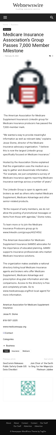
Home (5, 24)
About (8, 423)
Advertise (28, 426)
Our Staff (44, 423)
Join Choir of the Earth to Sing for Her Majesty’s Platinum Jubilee (40, 366)
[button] (5, 17)
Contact (25, 423)
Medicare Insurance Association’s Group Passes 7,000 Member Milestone (26, 42)
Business (14, 24)
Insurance (15, 351)
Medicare (26, 351)
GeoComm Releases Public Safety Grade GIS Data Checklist (15, 366)
